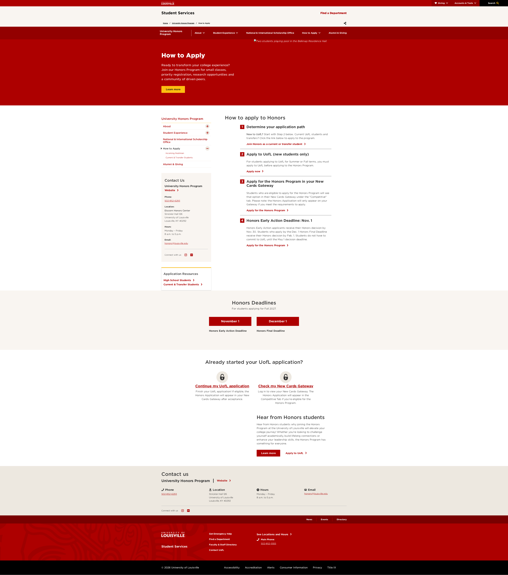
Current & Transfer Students (182, 284)
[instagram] (185, 255)
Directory (342, 519)
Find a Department (219, 539)
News (309, 519)
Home (165, 23)
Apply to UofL (294, 453)
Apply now (253, 171)
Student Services (174, 546)
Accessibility (232, 567)
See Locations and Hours (273, 534)
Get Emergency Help (220, 533)
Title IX (331, 567)
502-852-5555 (268, 543)
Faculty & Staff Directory (223, 544)
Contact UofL (216, 550)
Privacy (317, 567)
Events (324, 519)
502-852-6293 (172, 200)
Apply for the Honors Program (266, 210)
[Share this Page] (344, 23)
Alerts (271, 567)
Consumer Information (294, 567)
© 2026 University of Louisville (180, 567)
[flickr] (191, 255)
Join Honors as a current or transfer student (274, 144)
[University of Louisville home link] (168, 3)
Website (170, 190)
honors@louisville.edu (176, 243)
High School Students (178, 280)
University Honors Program (183, 23)
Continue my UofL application (222, 386)
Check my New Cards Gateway (285, 386)
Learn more (173, 89)
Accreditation (253, 567)
